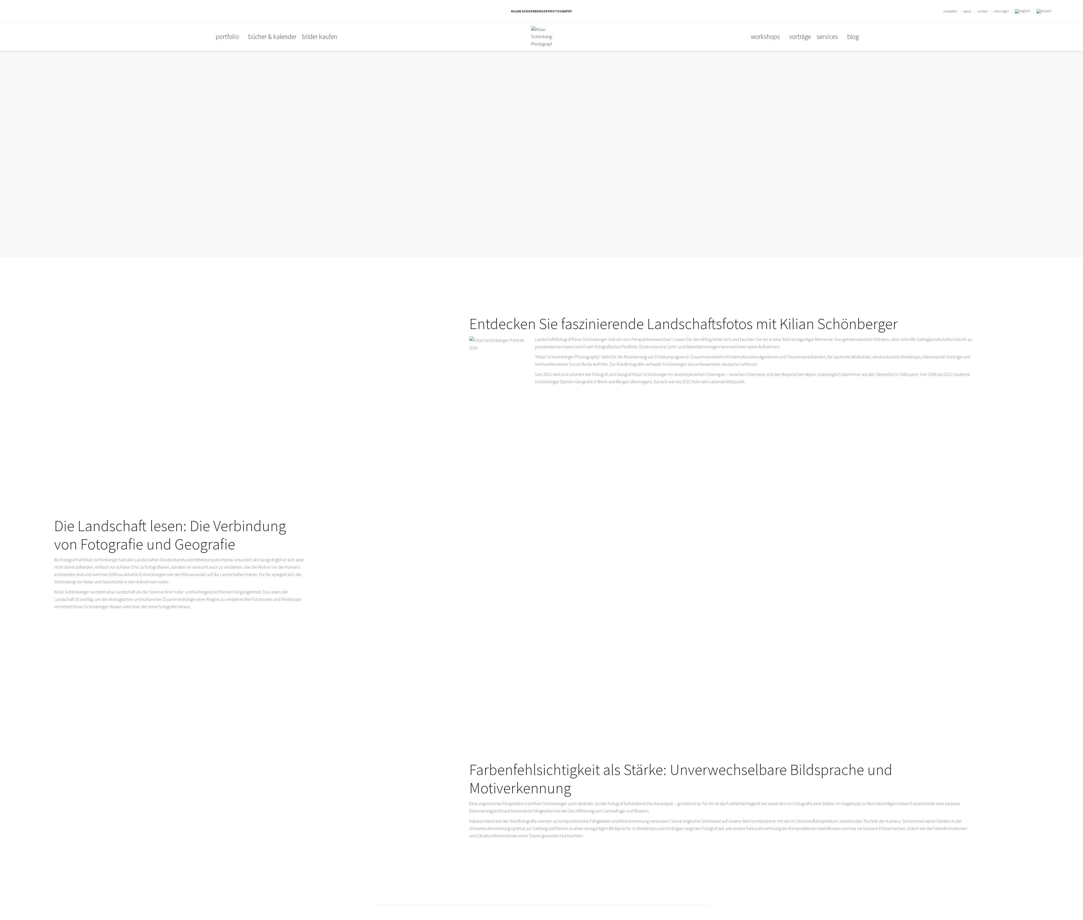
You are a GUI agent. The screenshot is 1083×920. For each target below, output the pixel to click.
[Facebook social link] (34, 11)
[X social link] (41, 11)
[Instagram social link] (47, 11)
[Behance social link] (54, 11)
